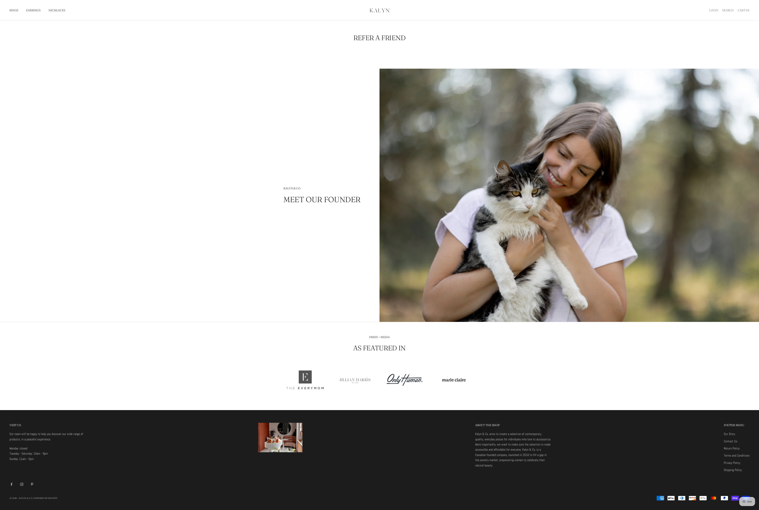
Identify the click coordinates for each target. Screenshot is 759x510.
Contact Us (730, 441)
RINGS (13, 10)
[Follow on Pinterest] (32, 484)
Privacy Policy (732, 463)
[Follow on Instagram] (22, 484)
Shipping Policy (733, 470)
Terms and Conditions (737, 455)
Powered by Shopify (45, 498)
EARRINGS (33, 10)
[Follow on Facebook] (11, 484)
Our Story (729, 434)
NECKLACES (56, 10)
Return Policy (732, 448)
